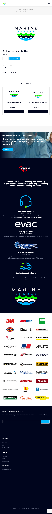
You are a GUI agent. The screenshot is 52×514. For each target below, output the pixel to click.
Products (22, 11)
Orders (4, 458)
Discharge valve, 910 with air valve (38, 103)
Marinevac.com (26, 254)
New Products (5, 478)
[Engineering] (26, 337)
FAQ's (3, 445)
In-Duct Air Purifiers (7, 481)
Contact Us (8, 149)
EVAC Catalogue (6, 469)
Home (17, 11)
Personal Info (5, 461)
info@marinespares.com (23, 217)
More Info (14, 111)
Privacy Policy (6, 447)
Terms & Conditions (7, 449)
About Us (4, 442)
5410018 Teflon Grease (14, 102)
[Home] (26, 296)
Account (4, 456)
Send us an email (6, 494)
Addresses (5, 460)
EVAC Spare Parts (6, 480)
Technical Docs (6, 471)
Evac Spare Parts (14, 67)
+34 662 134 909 (38, 217)
